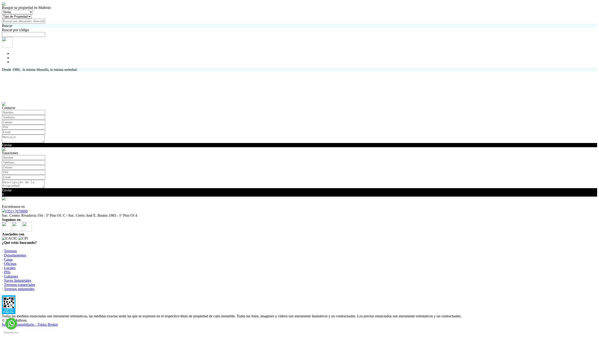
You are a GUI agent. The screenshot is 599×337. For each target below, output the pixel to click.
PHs (7, 272)
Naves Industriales (17, 280)
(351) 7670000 (17, 211)
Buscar (7, 26)
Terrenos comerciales (19, 285)
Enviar (7, 145)
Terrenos (10, 251)
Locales (9, 268)
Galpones (11, 276)
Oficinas (10, 264)
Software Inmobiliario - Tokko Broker (30, 324)
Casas (8, 259)
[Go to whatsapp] (11, 324)
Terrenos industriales (19, 289)
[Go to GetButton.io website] (11, 332)
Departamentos (15, 255)
